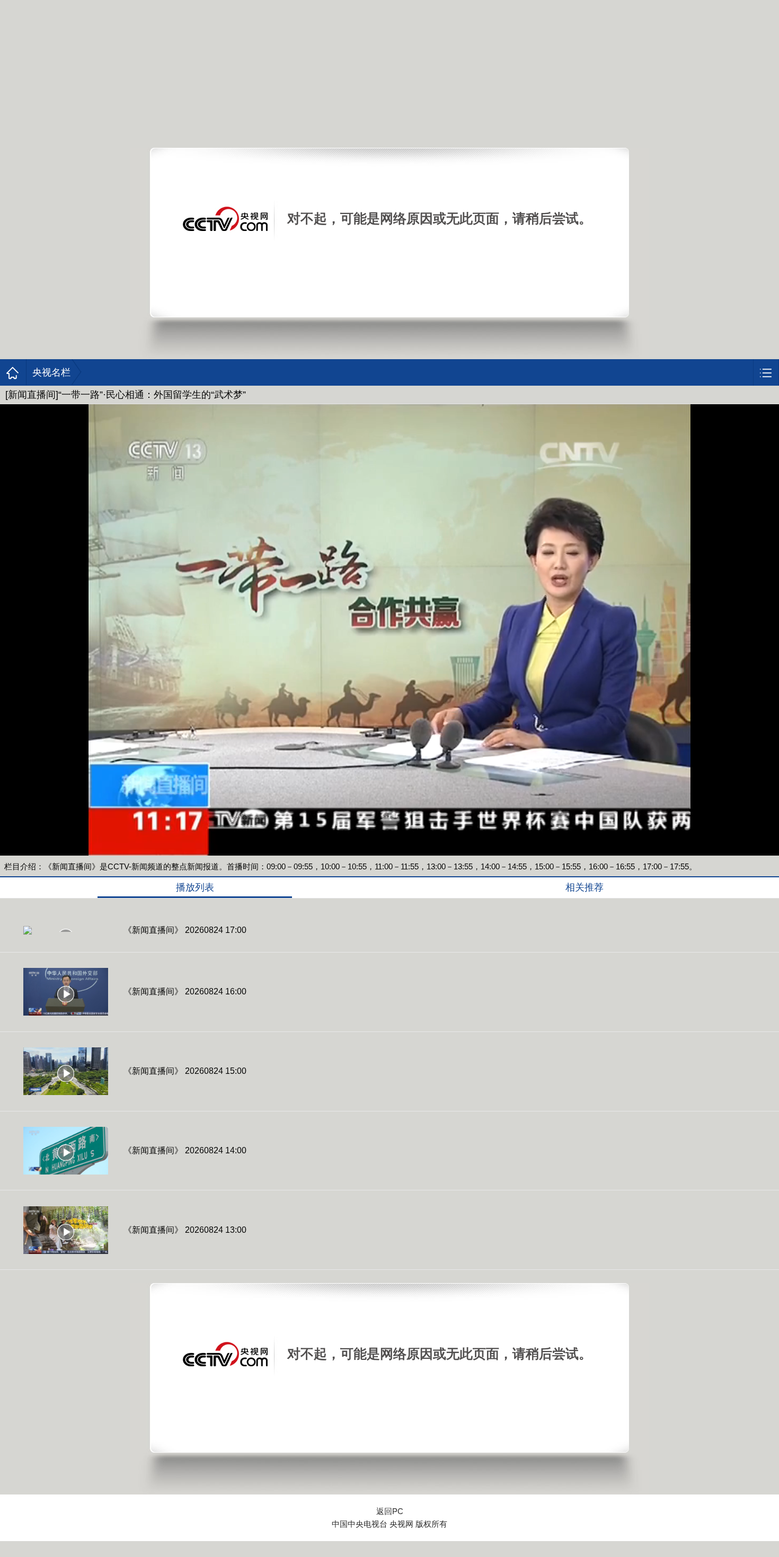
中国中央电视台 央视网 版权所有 (389, 1523)
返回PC (389, 1511)
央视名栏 (51, 372)
